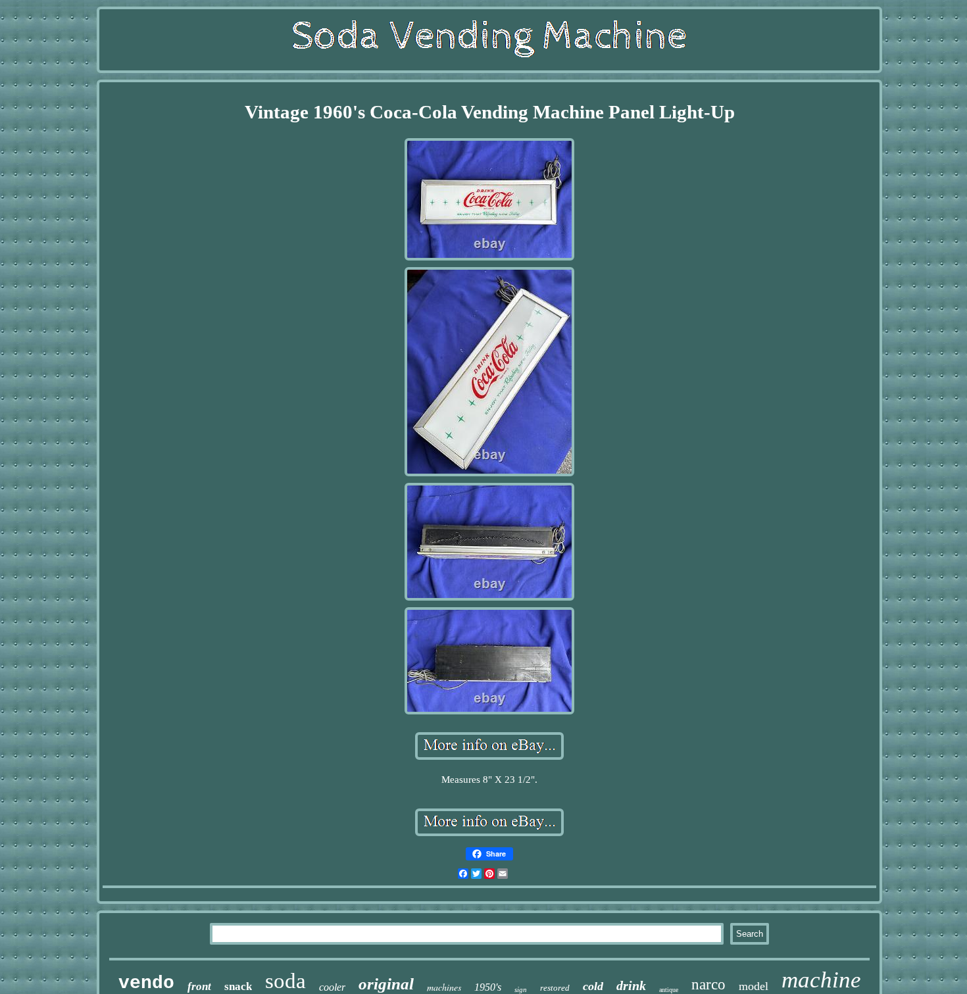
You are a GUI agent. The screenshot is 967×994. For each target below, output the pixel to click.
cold (593, 986)
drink (631, 985)
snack (238, 986)
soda (285, 981)
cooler (332, 987)
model (753, 986)
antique (668, 989)
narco (708, 984)
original (386, 984)
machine (821, 980)
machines (444, 987)
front (199, 986)
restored (555, 988)
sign (520, 989)
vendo (146, 983)
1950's (487, 987)
